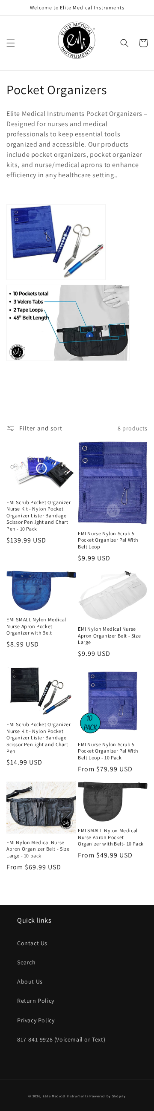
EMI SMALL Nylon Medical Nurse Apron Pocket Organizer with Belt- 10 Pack (111, 837)
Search (26, 962)
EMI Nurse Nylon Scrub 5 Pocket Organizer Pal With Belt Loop (108, 540)
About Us (30, 981)
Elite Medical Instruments (66, 1096)
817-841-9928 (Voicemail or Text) (61, 1039)
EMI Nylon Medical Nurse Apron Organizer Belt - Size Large (109, 635)
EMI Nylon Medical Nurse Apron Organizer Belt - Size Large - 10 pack (37, 849)
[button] (10, 43)
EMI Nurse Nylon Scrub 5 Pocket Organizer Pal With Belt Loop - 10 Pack (108, 751)
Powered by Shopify (107, 1096)
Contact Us (32, 943)
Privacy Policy (35, 1020)
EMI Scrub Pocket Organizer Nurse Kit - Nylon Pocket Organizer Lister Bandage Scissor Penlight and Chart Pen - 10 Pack (38, 515)
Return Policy (35, 1000)
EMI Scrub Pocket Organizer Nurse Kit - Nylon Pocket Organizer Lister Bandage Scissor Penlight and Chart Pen (38, 737)
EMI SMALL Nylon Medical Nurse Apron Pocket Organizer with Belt (36, 626)
